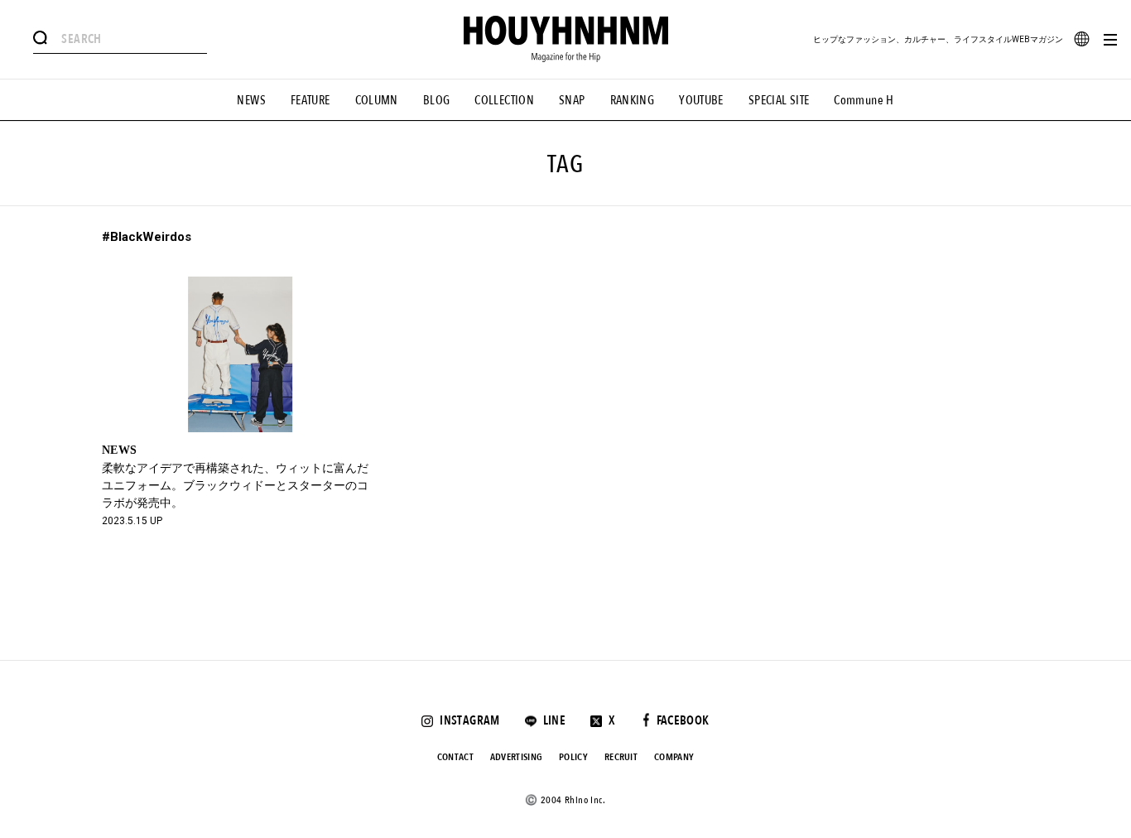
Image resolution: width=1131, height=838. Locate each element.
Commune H (863, 100)
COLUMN (376, 100)
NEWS (251, 100)
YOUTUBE (701, 100)
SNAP (572, 100)
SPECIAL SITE (779, 100)
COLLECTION (504, 100)
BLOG (436, 100)
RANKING (632, 100)
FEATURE (310, 100)
